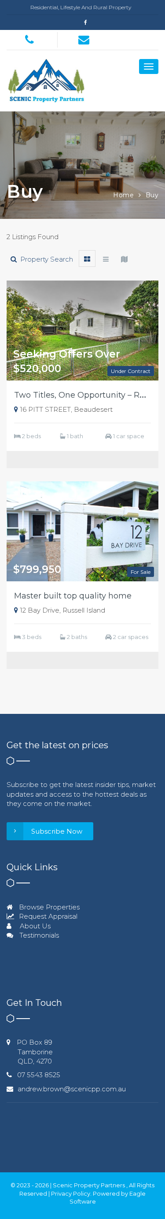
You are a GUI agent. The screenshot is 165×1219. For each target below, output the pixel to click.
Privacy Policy (70, 1193)
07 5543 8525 (38, 1075)
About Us (34, 926)
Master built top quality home (73, 596)
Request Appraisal (47, 916)
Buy (152, 195)
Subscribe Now (56, 831)
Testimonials (38, 935)
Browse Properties (48, 907)
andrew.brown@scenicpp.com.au (72, 1089)
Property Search (45, 259)
